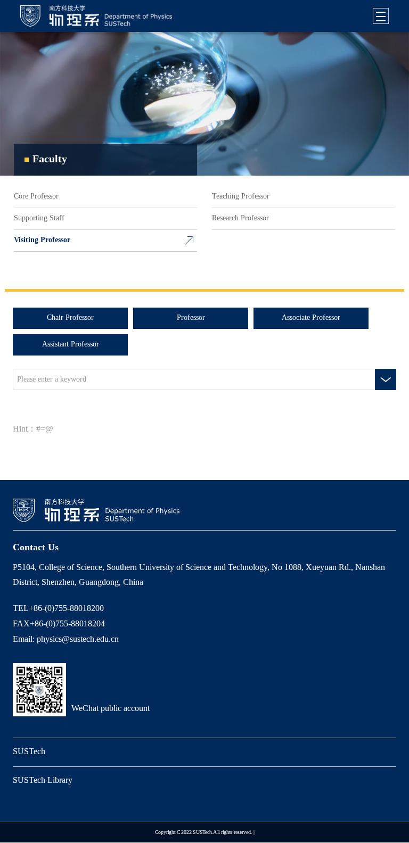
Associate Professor (311, 318)
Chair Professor (70, 318)
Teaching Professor (240, 197)
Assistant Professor (70, 345)
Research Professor (240, 218)
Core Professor (36, 197)
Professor (191, 318)
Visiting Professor (42, 240)
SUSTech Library (42, 780)
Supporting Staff (39, 218)
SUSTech (29, 751)
